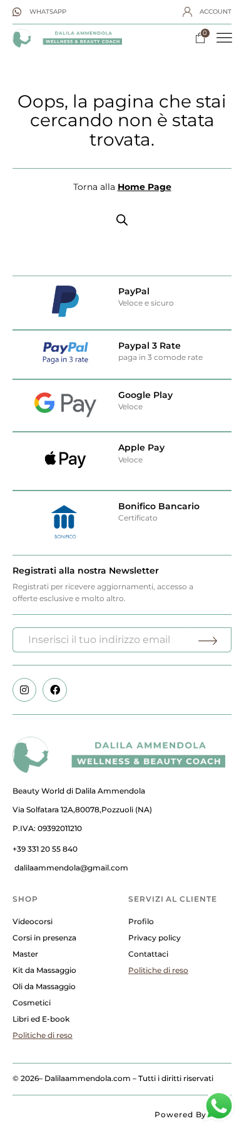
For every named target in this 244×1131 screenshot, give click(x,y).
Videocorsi (33, 921)
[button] (224, 38)
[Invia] (209, 639)
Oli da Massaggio (44, 986)
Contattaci (148, 954)
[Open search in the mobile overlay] (122, 219)
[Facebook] (54, 690)
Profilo (141, 921)
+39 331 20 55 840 (45, 849)
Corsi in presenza (44, 937)
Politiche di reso (43, 1035)
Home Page (144, 186)
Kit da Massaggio (44, 970)
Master (25, 954)
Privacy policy (154, 937)
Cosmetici (32, 1002)
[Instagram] (24, 690)
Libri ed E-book (41, 1019)
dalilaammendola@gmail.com (71, 867)
